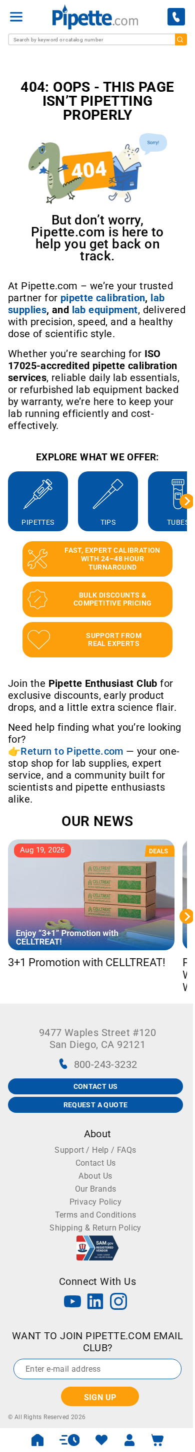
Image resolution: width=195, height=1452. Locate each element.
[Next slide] (187, 501)
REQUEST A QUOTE (96, 1105)
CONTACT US (96, 1086)
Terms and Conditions (95, 1215)
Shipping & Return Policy (96, 1228)
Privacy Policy (96, 1202)
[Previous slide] (8, 501)
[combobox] (97, 39)
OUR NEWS (97, 821)
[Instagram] (118, 1302)
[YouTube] (72, 1302)
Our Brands (95, 1189)
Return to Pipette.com (71, 751)
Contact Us (96, 1163)
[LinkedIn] (95, 1302)
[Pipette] (95, 16)
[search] (181, 39)
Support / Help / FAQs (95, 1150)
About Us (95, 1176)
